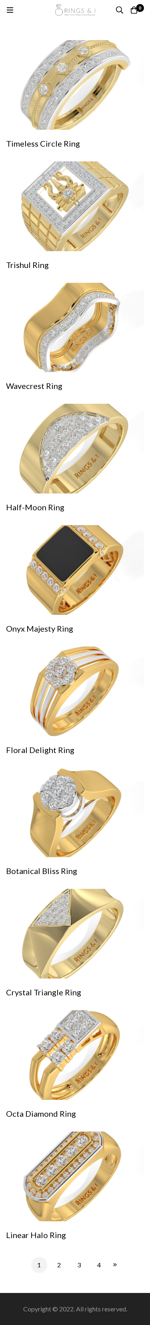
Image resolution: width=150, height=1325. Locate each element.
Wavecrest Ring (34, 386)
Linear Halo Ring (36, 1235)
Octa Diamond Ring (41, 1113)
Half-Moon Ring (35, 507)
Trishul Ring (27, 265)
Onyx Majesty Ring (39, 628)
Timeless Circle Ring (43, 143)
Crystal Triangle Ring (43, 992)
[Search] (119, 10)
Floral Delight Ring (40, 750)
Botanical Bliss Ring (41, 871)
